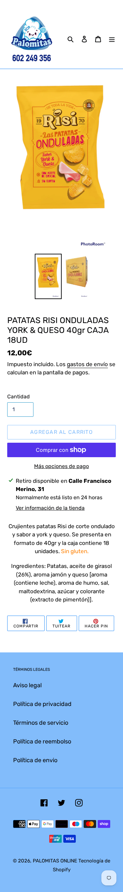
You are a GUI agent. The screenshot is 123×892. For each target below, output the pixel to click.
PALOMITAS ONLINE (55, 861)
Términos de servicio (40, 722)
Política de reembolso (42, 741)
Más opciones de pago (61, 466)
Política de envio (35, 760)
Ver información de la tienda (50, 508)
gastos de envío (87, 364)
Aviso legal (27, 685)
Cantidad (18, 396)
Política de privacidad (42, 704)
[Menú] (112, 38)
